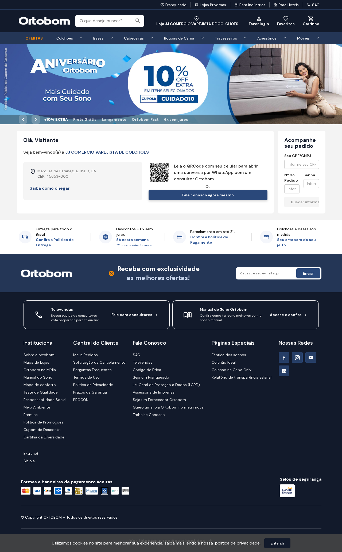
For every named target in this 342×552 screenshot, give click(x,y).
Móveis (303, 38)
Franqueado (175, 4)
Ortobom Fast (145, 119)
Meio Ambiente (37, 407)
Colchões (64, 38)
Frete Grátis (84, 119)
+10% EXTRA (56, 119)
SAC (315, 4)
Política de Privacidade (93, 384)
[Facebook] (284, 357)
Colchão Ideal (224, 362)
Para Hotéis (289, 4)
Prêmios (31, 414)
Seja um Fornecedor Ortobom (159, 399)
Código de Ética (147, 369)
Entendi (277, 543)
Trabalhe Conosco (149, 414)
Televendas (142, 362)
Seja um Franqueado (151, 377)
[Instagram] (297, 357)
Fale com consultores (131, 314)
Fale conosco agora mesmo (208, 195)
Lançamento (114, 119)
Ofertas (34, 38)
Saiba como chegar (50, 188)
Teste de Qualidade (41, 392)
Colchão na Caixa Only (231, 369)
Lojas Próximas (213, 4)
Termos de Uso (86, 377)
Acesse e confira (285, 314)
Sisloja (29, 460)
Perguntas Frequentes (92, 369)
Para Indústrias (252, 4)
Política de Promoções (43, 422)
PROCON (80, 399)
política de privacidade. (238, 543)
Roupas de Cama (179, 38)
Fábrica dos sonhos (229, 354)
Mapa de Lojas (36, 362)
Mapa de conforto (40, 384)
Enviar (308, 273)
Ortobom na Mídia (40, 369)
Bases (98, 38)
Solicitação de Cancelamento (99, 362)
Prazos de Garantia (90, 392)
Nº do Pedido (291, 178)
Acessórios (267, 38)
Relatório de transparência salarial (241, 377)
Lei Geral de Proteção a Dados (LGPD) (166, 384)
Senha (309, 175)
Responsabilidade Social (45, 399)
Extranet (31, 453)
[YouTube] (310, 357)
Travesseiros (226, 38)
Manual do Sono (38, 377)
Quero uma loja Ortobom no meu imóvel (168, 407)
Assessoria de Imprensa (153, 392)
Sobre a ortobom (39, 354)
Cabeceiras (134, 38)
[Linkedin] (284, 371)
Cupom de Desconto (42, 429)
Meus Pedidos (85, 354)
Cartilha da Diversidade (44, 437)
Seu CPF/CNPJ (297, 155)
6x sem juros (176, 119)
